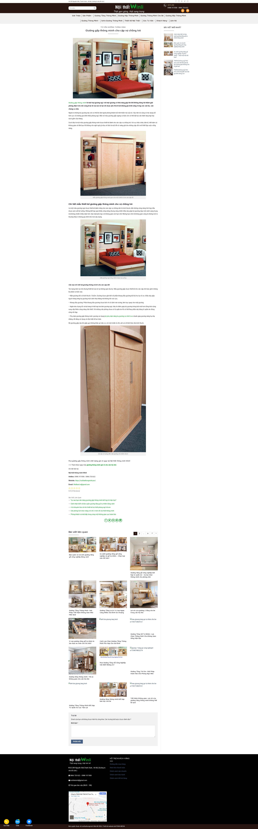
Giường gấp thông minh (77, 103)
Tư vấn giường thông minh (113, 27)
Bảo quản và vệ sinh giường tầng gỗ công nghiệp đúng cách (180, 44)
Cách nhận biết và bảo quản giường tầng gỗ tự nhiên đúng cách (181, 36)
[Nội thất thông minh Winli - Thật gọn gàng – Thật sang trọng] (129, 8)
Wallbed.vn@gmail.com (81, 484)
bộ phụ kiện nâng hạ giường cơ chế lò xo (119, 316)
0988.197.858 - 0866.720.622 (177, 8)
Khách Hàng (162, 21)
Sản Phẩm (87, 16)
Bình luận (74, 723)
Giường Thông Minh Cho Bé (152, 16)
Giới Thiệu (76, 16)
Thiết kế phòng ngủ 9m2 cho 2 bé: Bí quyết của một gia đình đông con (181, 71)
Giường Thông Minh (89, 21)
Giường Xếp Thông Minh (176, 16)
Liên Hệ (173, 21)
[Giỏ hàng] (187, 10)
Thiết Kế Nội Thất (132, 21)
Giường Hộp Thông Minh (128, 16)
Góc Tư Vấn (148, 21)
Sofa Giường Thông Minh (112, 21)
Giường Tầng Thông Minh (105, 16)
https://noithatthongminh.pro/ (85, 481)
